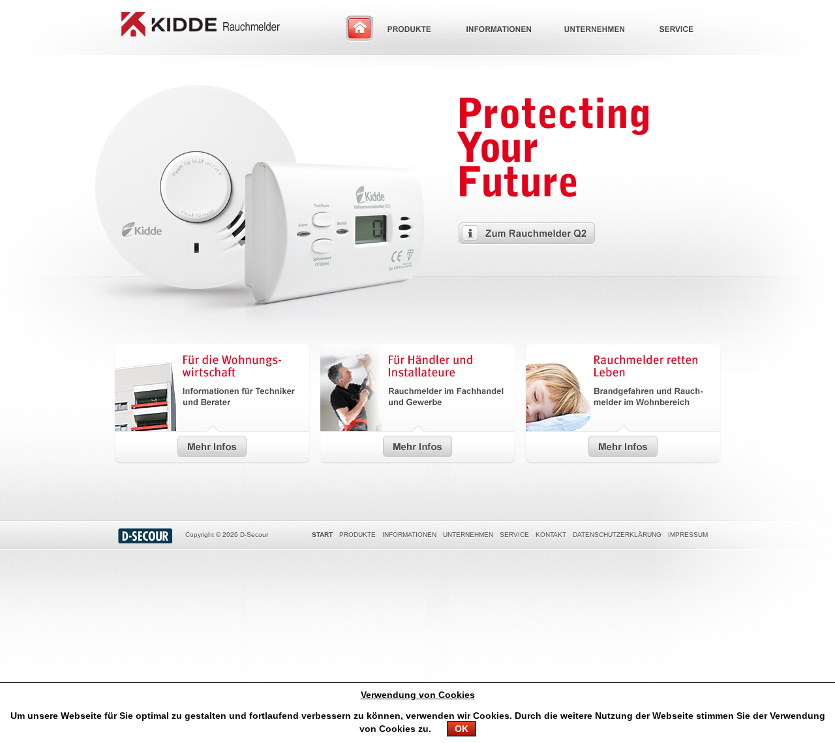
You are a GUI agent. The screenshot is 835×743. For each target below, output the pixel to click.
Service (514, 534)
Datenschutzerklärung (617, 534)
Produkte (357, 534)
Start (322, 534)
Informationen (409, 534)
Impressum (688, 534)
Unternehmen (468, 534)
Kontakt (551, 534)
